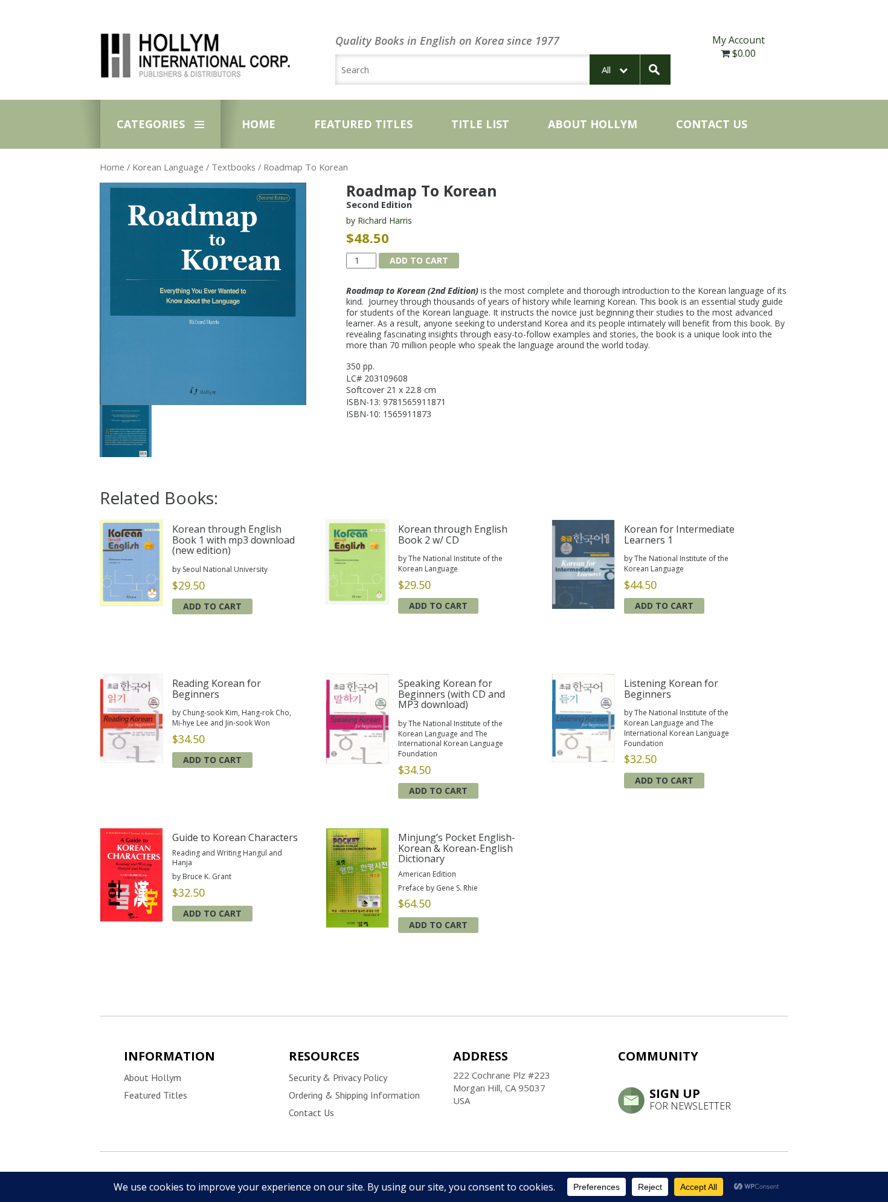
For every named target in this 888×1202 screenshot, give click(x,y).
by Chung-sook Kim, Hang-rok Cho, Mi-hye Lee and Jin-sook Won (231, 717)
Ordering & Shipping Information (354, 1095)
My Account (738, 40)
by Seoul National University (220, 569)
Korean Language (168, 167)
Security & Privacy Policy (338, 1077)
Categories (151, 124)
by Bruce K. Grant (201, 876)
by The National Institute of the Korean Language (450, 563)
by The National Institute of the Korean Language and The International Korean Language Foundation (450, 738)
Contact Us (711, 124)
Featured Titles (363, 124)
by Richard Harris (379, 220)
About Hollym (592, 124)
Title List (480, 124)
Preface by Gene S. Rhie (438, 888)
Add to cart (419, 260)
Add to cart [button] (212, 606)
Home (258, 124)
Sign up (690, 1098)
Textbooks (233, 167)
